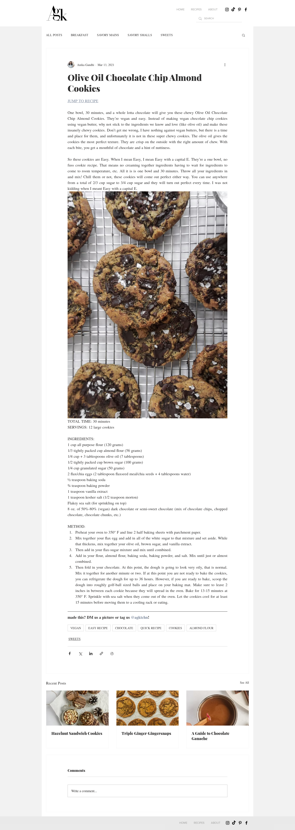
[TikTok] (233, 9)
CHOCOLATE (124, 628)
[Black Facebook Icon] (245, 9)
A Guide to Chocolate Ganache (210, 736)
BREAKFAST (79, 35)
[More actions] (224, 64)
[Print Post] (112, 653)
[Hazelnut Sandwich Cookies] (77, 708)
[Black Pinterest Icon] (239, 9)
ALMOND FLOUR (201, 628)
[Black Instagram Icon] (227, 9)
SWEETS (167, 35)
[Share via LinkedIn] (91, 653)
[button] (196, 9)
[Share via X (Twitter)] (80, 653)
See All (244, 682)
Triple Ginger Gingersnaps (146, 733)
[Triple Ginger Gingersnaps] (147, 708)
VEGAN (75, 628)
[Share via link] (101, 653)
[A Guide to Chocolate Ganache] (217, 708)
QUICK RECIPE (151, 628)
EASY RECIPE (98, 628)
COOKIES (175, 628)
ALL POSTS (54, 35)
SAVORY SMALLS (140, 35)
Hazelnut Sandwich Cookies (76, 733)
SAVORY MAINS (108, 35)
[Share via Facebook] (70, 653)
